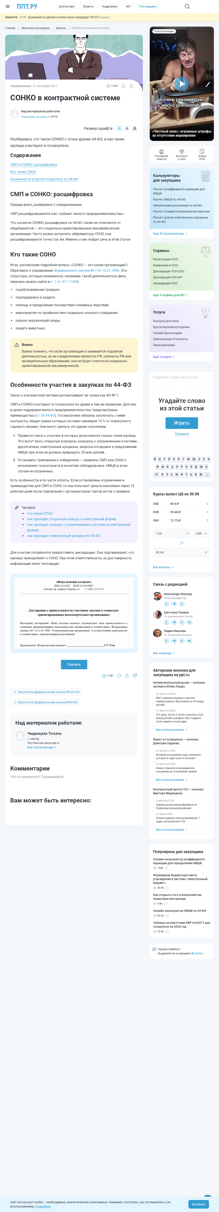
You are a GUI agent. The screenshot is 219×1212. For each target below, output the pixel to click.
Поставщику (148, 6)
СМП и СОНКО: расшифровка (33, 165)
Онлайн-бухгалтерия (167, 333)
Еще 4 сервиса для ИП (169, 295)
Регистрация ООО (165, 259)
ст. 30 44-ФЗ (45, 415)
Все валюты (161, 567)
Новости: (11, 17)
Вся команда (162, 653)
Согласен (198, 1204)
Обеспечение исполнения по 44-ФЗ (177, 205)
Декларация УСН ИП (167, 277)
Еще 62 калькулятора (168, 233)
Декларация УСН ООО (168, 271)
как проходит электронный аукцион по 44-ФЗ (63, 536)
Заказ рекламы (164, 345)
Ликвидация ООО (165, 283)
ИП (128, 6)
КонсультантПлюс (166, 321)
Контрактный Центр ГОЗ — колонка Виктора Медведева (178, 791)
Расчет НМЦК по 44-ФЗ (169, 199)
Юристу (88, 6)
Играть (181, 423)
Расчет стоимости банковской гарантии (181, 211)
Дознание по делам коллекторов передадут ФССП (63, 17)
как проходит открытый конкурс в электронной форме (71, 519)
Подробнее (43, 1206)
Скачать (74, 664)
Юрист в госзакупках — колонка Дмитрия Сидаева (175, 741)
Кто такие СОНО (23, 172)
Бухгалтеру (66, 6)
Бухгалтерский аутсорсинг (171, 327)
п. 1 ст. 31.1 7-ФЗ (64, 282)
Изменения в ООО (165, 265)
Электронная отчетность (170, 339)
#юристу (104, 17)
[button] (182, 84)
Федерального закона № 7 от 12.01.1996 (86, 270)
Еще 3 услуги (162, 357)
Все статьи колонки (170, 729)
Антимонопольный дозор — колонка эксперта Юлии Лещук (179, 684)
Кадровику (110, 6)
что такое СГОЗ (39, 513)
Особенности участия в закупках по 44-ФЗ (44, 179)
